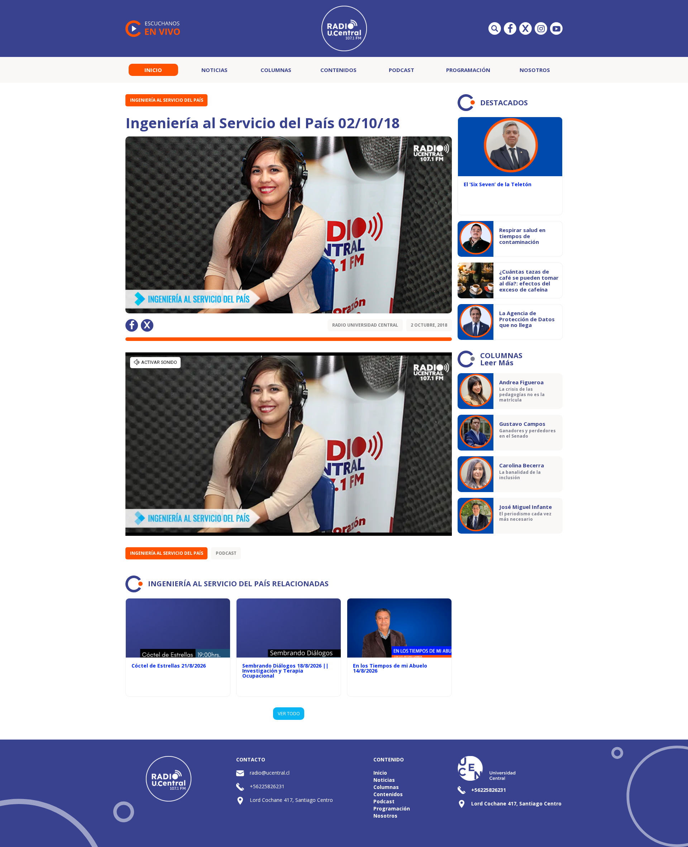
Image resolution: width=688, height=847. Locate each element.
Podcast (401, 69)
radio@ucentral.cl (270, 772)
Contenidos (338, 69)
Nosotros (535, 69)
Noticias (214, 69)
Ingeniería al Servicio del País (166, 100)
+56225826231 (267, 786)
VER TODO (289, 713)
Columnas (276, 69)
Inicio (153, 69)
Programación (468, 69)
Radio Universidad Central (365, 325)
